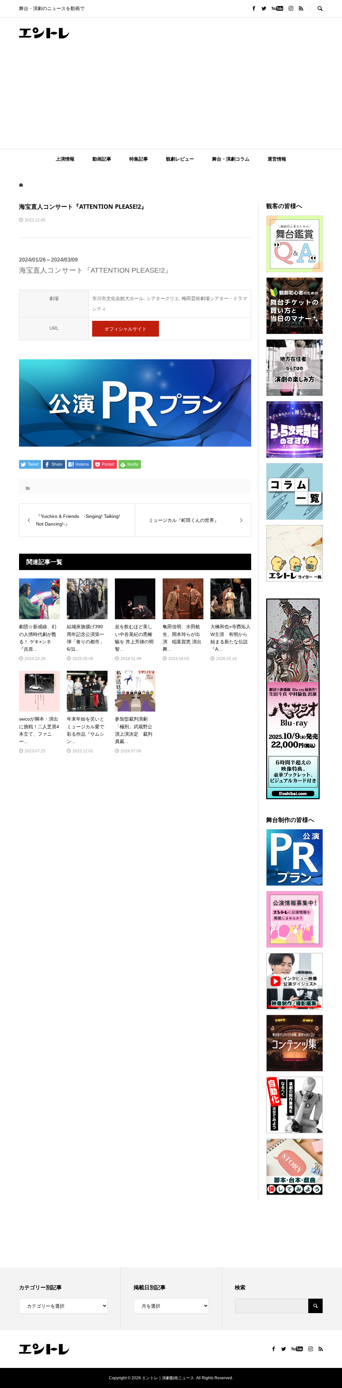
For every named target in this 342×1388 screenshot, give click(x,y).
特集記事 (138, 159)
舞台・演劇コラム (230, 159)
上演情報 (65, 159)
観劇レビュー (180, 159)
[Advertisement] (171, 99)
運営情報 (277, 159)
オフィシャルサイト (126, 329)
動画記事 (102, 159)
